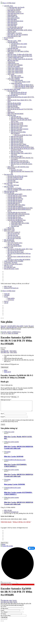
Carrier (6, 39)
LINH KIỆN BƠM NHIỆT (14, 194)
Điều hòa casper (8, 265)
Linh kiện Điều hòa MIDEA (15, 206)
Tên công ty (4, 612)
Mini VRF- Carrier (16, 75)
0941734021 (13, 351)
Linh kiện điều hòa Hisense (14, 200)
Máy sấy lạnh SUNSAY (14, 237)
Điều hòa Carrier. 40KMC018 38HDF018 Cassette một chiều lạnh (18, 503)
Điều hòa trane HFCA (17, 138)
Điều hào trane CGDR (17, 151)
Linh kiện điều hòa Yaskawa (15, 218)
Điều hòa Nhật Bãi (12, 106)
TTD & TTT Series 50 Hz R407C (13, 264)
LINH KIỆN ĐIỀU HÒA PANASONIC (18, 214)
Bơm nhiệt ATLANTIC (13, 10)
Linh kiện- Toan (8, 6)
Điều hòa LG (11, 112)
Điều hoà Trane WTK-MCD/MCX (20, 162)
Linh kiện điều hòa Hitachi (14, 202)
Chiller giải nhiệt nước (17, 80)
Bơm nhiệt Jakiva (12, 15)
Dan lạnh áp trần (8, 174)
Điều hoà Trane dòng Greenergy (19, 129)
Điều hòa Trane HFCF (17, 139)
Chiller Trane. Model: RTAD (15, 68)
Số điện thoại (4, 608)
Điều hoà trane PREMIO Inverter (20, 145)
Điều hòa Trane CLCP (17, 124)
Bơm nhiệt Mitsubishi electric (15, 21)
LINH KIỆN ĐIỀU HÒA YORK (20, 223)
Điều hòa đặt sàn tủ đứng (14, 103)
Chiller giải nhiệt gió (16, 83)
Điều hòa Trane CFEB (17, 123)
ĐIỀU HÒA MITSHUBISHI (15, 113)
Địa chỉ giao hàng (5, 615)
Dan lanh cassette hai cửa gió (15, 177)
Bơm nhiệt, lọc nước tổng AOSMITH (17, 34)
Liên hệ (6, 303)
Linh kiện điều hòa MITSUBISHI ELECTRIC (20, 208)
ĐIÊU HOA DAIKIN (13, 107)
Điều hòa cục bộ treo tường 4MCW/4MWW (18, 132)
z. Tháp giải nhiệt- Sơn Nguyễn (15, 7)
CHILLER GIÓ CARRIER (15, 65)
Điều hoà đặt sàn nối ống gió (18, 94)
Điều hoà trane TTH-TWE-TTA (19, 161)
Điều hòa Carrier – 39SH (14, 40)
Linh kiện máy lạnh (12, 235)
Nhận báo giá (4, 367)
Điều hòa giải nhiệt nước (14, 104)
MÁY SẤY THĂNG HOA (14, 243)
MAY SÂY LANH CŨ (13, 232)
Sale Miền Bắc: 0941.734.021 (9, 600)
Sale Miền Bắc (5, 351)
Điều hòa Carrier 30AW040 (13, 456)
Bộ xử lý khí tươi (8, 37)
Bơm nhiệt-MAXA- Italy (14, 36)
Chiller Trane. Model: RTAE (15, 69)
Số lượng (3, 613)
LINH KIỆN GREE (16, 224)
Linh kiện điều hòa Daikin (14, 197)
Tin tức (6, 296)
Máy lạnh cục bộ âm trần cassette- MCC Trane (19, 249)
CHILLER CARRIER (13, 78)
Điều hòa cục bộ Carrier (13, 50)
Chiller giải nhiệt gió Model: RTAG (23, 85)
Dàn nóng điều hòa (12, 95)
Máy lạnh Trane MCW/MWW (15, 250)
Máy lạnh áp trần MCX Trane (15, 252)
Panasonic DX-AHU (16, 170)
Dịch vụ (6, 301)
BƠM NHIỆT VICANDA (14, 33)
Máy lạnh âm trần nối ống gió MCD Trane (22, 147)
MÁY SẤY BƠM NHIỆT (14, 246)
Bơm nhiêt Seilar (11, 25)
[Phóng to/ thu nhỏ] (1, 619)
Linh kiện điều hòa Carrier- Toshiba (17, 195)
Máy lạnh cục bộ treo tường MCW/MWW (18, 259)
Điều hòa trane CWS (16, 127)
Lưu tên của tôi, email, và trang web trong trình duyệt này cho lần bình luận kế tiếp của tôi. (17, 420)
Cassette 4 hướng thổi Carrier (15, 57)
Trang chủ (7, 293)
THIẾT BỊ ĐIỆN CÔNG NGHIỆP (13, 261)
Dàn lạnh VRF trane (12, 182)
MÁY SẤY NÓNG (9, 241)
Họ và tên (3, 606)
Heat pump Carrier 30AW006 (14, 484)
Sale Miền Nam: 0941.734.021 (9, 602)
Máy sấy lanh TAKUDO (14, 238)
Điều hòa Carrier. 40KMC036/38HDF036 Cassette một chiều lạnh (18, 447)
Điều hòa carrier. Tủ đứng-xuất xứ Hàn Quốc (19, 54)
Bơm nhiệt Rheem (12, 24)
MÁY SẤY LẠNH (9, 230)
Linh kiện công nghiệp (13, 66)
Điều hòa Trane (11, 115)
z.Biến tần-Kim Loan (13, 63)
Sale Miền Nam (5, 352)
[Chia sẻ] (4, 619)
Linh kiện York (15, 226)
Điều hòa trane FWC (16, 130)
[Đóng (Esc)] (6, 619)
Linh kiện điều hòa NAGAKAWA (16, 212)
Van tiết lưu (14, 45)
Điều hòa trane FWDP (17, 136)
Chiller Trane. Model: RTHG (15, 72)
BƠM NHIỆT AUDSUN (14, 12)
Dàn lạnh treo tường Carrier (14, 179)
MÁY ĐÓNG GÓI (9, 229)
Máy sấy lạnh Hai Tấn (13, 233)
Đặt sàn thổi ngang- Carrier (11, 268)
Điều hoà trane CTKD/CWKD (19, 126)
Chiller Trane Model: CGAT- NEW (23, 88)
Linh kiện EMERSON (17, 221)
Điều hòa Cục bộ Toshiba (14, 188)
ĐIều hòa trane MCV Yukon (18, 144)
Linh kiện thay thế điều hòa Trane (16, 220)
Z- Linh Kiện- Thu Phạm (14, 9)
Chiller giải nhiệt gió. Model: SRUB (24, 86)
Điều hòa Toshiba (9, 186)
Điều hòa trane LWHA (17, 142)
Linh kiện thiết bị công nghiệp (19, 43)
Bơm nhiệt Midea (12, 19)
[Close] (1, 581)
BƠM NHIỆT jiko (12, 16)
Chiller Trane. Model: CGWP (22, 81)
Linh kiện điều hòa (12, 42)
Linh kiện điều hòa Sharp (14, 217)
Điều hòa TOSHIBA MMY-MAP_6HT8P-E (19, 189)
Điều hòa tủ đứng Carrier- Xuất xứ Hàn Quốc (19, 56)
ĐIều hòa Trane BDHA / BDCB (19, 118)
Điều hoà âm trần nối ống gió (19, 92)
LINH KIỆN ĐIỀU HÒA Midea (16, 205)
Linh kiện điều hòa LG (13, 203)
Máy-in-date (10, 227)
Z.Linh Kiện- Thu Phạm (10, 262)
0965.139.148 (8, 286)
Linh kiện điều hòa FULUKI (15, 199)
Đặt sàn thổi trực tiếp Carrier (18, 47)
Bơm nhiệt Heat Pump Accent (15, 13)
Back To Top (4, 542)
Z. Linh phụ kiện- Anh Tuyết (15, 27)
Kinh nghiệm (11, 298)
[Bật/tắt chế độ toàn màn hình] (3, 619)
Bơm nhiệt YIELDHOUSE (14, 28)
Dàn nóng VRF (8, 183)
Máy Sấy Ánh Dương (13, 244)
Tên (2, 413)
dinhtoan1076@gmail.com (11, 288)
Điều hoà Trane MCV (17, 156)
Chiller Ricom (11, 62)
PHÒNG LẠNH (8, 247)
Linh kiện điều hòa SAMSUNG (16, 215)
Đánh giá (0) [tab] (7, 372)
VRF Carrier (10, 74)
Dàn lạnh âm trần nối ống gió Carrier (17, 176)
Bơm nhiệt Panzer (12, 22)
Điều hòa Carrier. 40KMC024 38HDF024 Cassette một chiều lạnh (18, 475)
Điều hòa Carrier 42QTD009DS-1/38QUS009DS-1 (15, 465)
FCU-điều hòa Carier (9, 267)
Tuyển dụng (10, 299)
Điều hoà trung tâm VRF (11, 191)
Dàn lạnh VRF (11, 180)
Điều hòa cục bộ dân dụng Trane (23, 135)
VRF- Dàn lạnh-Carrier (17, 77)
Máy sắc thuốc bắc (9, 240)
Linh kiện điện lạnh (12, 48)
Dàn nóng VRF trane (13, 185)
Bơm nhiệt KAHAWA (13, 18)
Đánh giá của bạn (6, 396)
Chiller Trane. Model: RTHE (15, 71)
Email (3, 417)
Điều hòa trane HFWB (17, 141)
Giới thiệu (6, 295)
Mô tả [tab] (5, 370)
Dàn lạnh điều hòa (12, 91)
